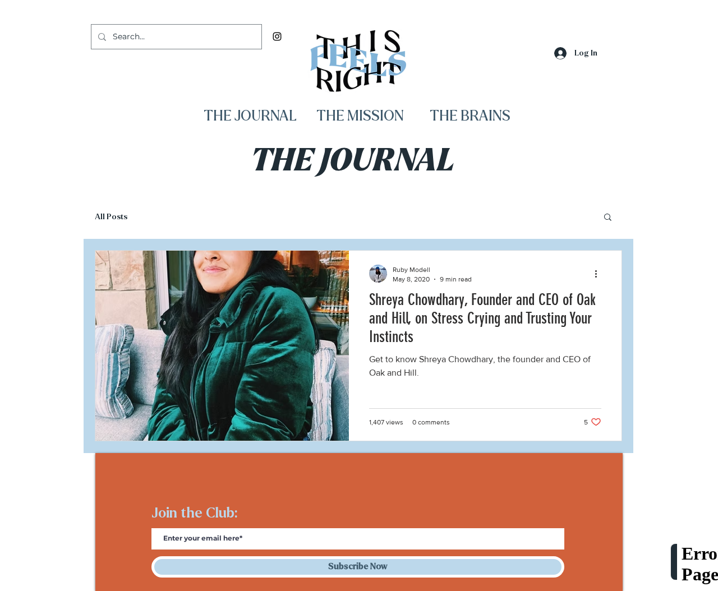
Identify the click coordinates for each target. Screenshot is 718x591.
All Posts (111, 217)
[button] (607, 218)
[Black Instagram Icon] (277, 36)
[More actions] (599, 273)
